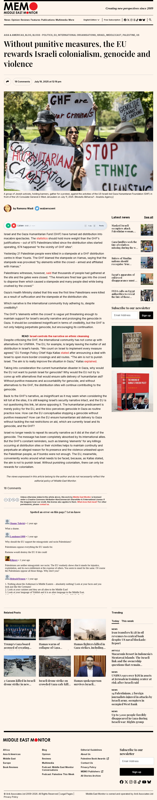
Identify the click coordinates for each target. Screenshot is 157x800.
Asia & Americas (14, 35)
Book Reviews (10, 767)
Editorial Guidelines (91, 750)
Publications (48, 20)
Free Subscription (112, 20)
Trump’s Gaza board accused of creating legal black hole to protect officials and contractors (17, 646)
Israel (101, 35)
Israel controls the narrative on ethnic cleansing (59, 336)
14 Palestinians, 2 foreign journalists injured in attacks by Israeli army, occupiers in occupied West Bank (132, 699)
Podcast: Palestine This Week (58, 774)
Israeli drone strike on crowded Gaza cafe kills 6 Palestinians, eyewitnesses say (54, 683)
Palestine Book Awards (93, 758)
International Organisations (77, 35)
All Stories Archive (91, 775)
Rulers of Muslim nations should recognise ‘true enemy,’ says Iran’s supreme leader (122, 261)
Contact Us (87, 763)
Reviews (25, 20)
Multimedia (62, 20)
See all (148, 217)
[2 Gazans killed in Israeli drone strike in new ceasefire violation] (20, 666)
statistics (42, 238)
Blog (28, 35)
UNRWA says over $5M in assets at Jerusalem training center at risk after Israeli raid (132, 679)
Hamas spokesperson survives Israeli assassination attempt (88, 683)
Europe (7, 763)
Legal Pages (66, 793)
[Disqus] (55, 556)
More (71, 20)
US (137, 35)
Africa (6, 750)
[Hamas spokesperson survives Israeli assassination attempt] (90, 666)
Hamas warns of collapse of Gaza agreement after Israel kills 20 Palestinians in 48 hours (54, 646)
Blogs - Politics (43, 35)
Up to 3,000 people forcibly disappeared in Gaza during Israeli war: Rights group (129, 718)
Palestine (129, 35)
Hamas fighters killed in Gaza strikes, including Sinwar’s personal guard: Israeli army (89, 646)
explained (90, 361)
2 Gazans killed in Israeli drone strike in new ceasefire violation (19, 683)
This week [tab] (127, 621)
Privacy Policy (88, 767)
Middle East (113, 35)
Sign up (146, 315)
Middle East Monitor (82, 497)
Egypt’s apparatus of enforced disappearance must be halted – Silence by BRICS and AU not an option (125, 277)
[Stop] (13, 225)
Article (116, 650)
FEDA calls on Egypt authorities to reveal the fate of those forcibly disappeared (124, 294)
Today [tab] (115, 621)
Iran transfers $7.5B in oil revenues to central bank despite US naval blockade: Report (129, 638)
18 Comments (22, 81)
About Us (85, 754)
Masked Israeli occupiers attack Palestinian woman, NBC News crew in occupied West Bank (123, 228)
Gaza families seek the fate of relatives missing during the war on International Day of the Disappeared (125, 244)
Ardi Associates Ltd (143, 793)
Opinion (15, 20)
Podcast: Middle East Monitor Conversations (58, 768)
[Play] (8, 225)
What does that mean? (87, 502)
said (48, 273)
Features (35, 20)
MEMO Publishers (90, 771)
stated (65, 352)
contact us (44, 504)
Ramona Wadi (25, 208)
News (7, 20)
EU (55, 35)
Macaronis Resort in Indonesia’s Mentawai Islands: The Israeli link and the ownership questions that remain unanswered (132, 659)
